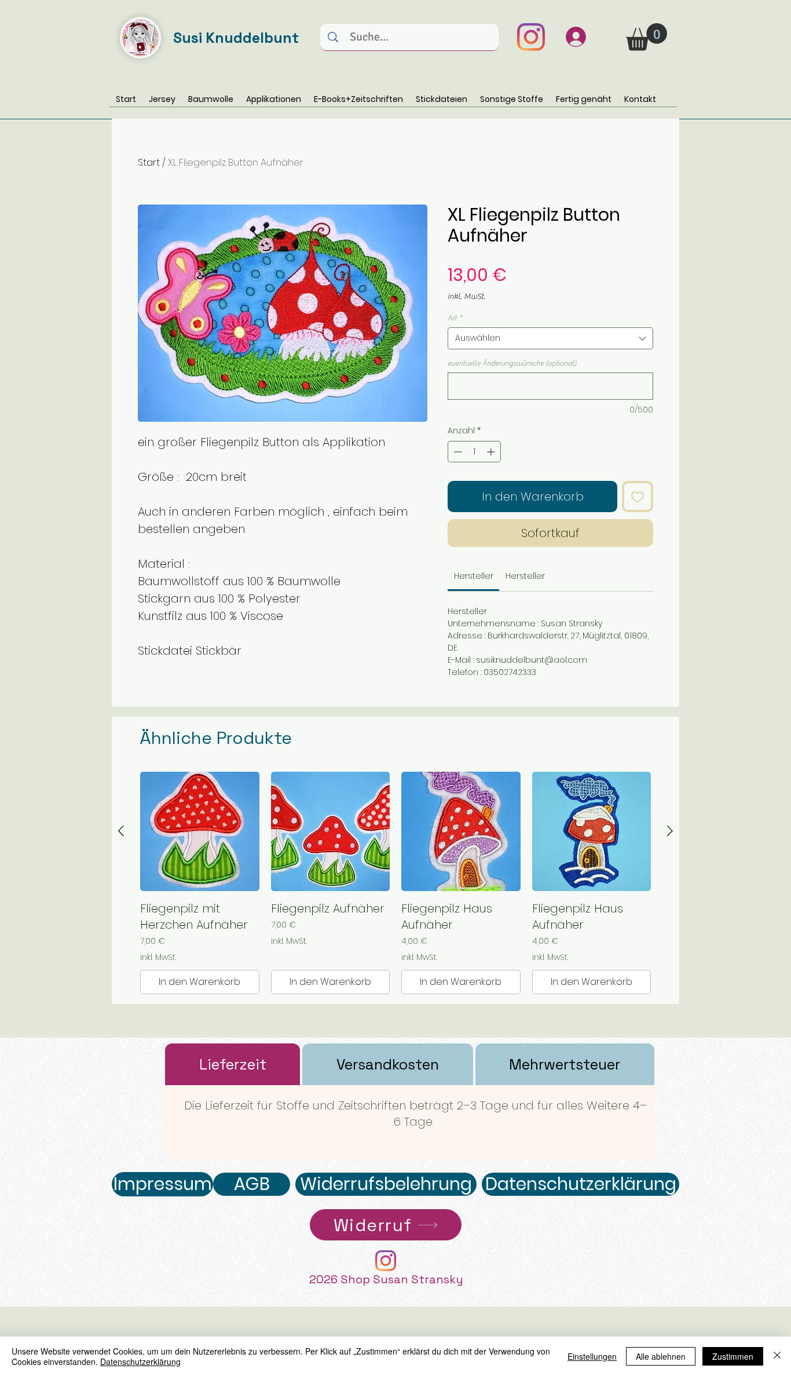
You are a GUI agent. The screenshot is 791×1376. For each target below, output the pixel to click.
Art (455, 317)
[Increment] (492, 451)
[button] (646, 36)
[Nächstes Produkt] (670, 831)
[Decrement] (456, 451)
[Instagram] (531, 37)
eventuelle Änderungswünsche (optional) (512, 363)
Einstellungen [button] (592, 1356)
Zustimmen (732, 1356)
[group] (395, 883)
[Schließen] (777, 1356)
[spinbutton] (474, 451)
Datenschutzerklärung (140, 1361)
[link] (473, 576)
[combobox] (550, 338)
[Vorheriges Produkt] (121, 831)
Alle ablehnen (661, 1356)
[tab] (232, 1064)
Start (149, 162)
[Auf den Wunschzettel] (637, 496)
